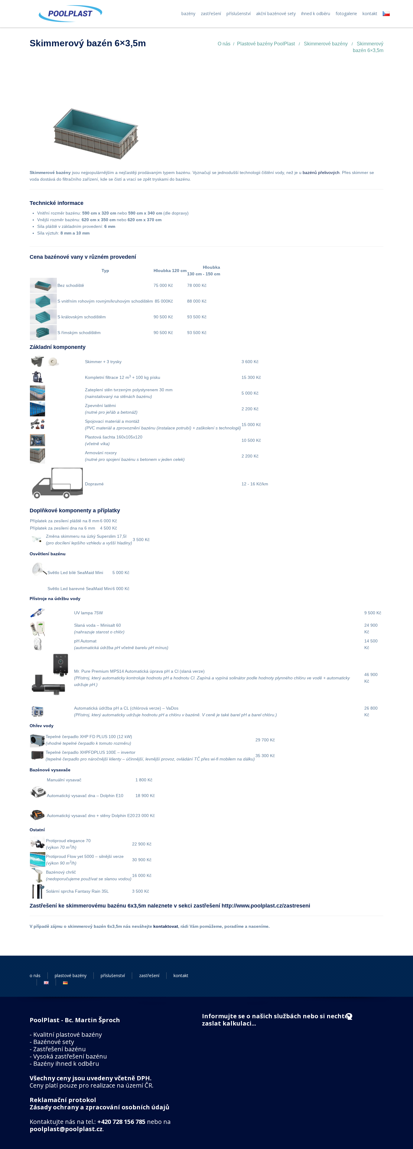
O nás (224, 43)
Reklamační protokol (63, 1100)
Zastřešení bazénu (59, 1049)
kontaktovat (165, 926)
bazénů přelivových (321, 172)
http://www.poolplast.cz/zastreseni (266, 906)
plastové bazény (70, 975)
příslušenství (113, 975)
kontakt (181, 975)
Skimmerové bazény (326, 43)
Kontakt (370, 13)
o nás (35, 975)
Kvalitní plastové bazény (67, 1034)
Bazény (188, 13)
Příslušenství (238, 13)
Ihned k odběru (315, 13)
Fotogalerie (346, 13)
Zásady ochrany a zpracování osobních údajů (99, 1107)
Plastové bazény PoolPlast (266, 43)
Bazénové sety (53, 1042)
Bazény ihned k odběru (66, 1063)
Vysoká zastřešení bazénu (70, 1056)
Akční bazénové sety (276, 13)
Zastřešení (211, 13)
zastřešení (149, 975)
